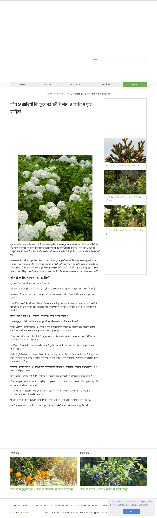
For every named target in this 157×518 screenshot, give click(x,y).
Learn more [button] (144, 505)
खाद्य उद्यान (47, 84)
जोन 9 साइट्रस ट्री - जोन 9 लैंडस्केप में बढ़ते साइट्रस (41, 489)
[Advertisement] (78, 23)
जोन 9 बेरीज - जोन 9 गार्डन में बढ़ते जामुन (104, 489)
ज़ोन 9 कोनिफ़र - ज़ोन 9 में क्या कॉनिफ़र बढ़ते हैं (122, 165)
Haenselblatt (24, 512)
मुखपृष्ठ (49, 94)
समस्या (22, 84)
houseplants (76, 84)
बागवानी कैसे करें (107, 84)
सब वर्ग (134, 84)
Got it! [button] (131, 511)
